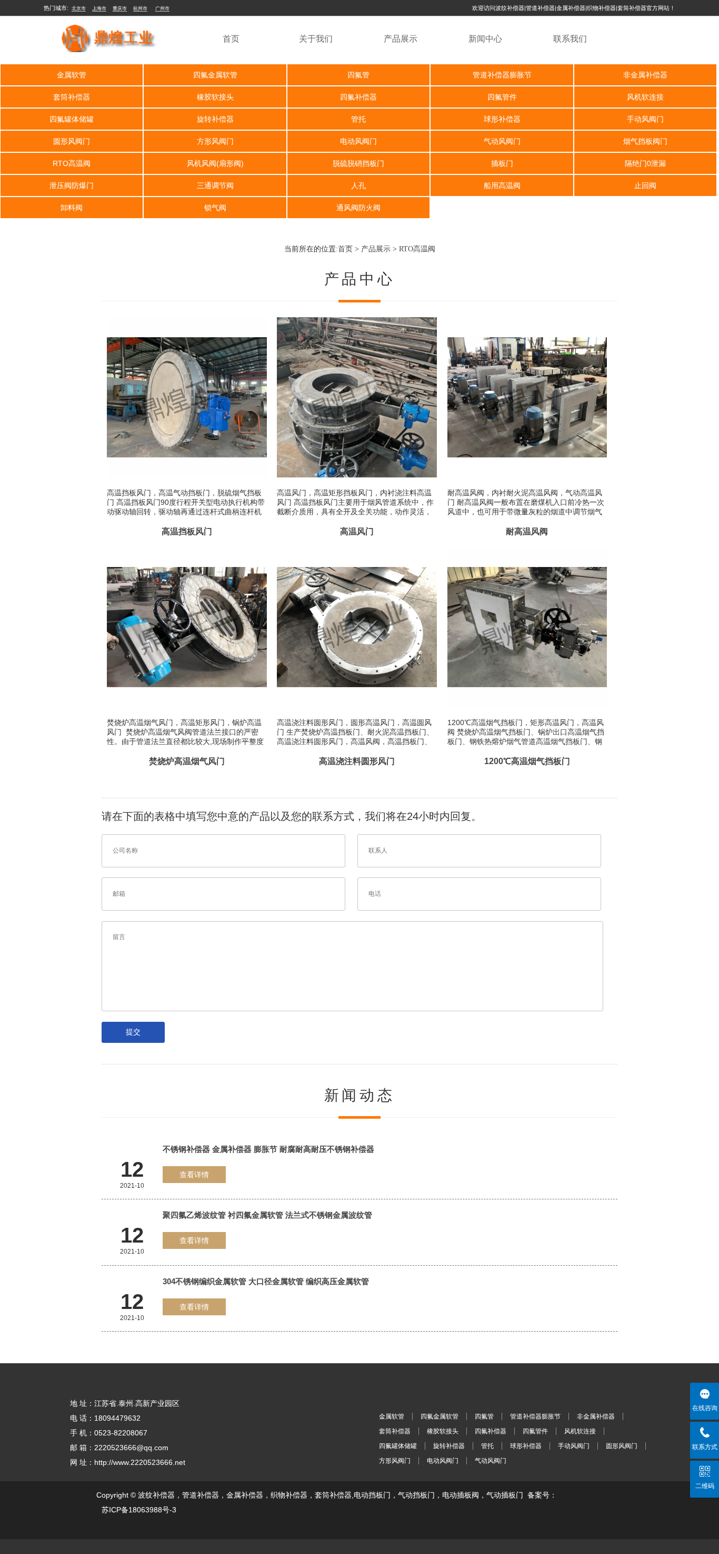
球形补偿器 (502, 119)
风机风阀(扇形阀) (215, 163)
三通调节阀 (215, 185)
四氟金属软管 (215, 75)
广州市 (162, 8)
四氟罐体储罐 (71, 119)
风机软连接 (645, 97)
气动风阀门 (502, 141)
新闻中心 (485, 38)
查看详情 (194, 1174)
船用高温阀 (502, 185)
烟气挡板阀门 (645, 141)
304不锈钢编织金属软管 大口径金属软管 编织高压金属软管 (266, 1281)
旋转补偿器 (215, 119)
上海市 (99, 8)
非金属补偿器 (645, 75)
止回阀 (645, 185)
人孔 (358, 185)
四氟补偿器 (358, 97)
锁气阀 (215, 207)
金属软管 (71, 75)
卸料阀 (72, 207)
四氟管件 (502, 97)
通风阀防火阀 (358, 207)
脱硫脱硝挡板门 (358, 163)
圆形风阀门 (71, 141)
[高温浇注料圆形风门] (357, 547)
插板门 (502, 163)
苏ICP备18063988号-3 (139, 1510)
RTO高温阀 (72, 163)
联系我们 (570, 38)
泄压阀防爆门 (71, 185)
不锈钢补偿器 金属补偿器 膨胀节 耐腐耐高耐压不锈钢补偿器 (268, 1149)
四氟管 (358, 75)
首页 (231, 38)
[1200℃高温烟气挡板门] (527, 547)
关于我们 (316, 38)
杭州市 (140, 8)
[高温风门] (357, 317)
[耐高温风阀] (527, 317)
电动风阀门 (358, 141)
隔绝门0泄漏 (645, 163)
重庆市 (120, 8)
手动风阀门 (645, 119)
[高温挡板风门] (187, 317)
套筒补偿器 (71, 97)
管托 (358, 119)
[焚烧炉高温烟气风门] (187, 547)
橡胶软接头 (215, 97)
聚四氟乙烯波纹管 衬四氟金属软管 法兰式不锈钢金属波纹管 (267, 1214)
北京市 (79, 8)
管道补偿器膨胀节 (502, 75)
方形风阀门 (215, 141)
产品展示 (400, 38)
